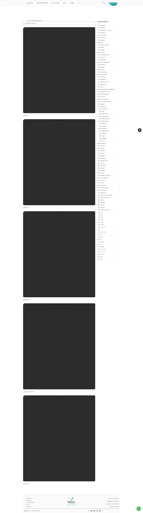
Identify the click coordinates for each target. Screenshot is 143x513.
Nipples (102, 153)
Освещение (102, 180)
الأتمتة (101, 256)
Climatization (100, 42)
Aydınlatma (104, 123)
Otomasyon (104, 126)
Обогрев (102, 172)
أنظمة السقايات (100, 214)
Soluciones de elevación (102, 99)
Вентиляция (102, 170)
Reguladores (103, 84)
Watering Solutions (101, 143)
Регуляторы (102, 207)
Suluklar (103, 140)
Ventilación (102, 32)
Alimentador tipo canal (105, 91)
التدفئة (101, 234)
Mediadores (102, 79)
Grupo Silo (102, 96)
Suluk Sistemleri (103, 128)
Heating (102, 47)
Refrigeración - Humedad (105, 30)
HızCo (26, 511)
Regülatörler (104, 138)
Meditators (102, 150)
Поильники (102, 204)
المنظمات (102, 224)
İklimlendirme (103, 106)
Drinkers (102, 148)
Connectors (102, 145)
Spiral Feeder (103, 59)
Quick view (64, 92)
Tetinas (101, 86)
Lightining (102, 40)
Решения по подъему (101, 185)
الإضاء (101, 259)
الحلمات (101, 217)
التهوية (98, 229)
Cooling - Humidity (104, 44)
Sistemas (102, 67)
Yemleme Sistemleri (101, 158)
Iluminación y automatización (103, 62)
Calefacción (103, 27)
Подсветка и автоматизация (102, 177)
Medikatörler (104, 133)
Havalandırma (104, 108)
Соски (101, 212)
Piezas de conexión (104, 81)
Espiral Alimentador (104, 94)
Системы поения (100, 200)
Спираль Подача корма (104, 197)
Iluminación (102, 64)
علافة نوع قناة (102, 249)
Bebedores (102, 76)
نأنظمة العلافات (100, 244)
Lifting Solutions (100, 69)
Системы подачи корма (101, 190)
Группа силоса (103, 192)
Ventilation (102, 50)
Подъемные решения (104, 187)
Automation (102, 37)
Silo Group (102, 57)
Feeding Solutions (101, 52)
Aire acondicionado (101, 25)
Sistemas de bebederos (102, 74)
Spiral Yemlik (103, 165)
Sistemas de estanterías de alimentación (106, 89)
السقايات (101, 219)
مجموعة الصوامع (103, 251)
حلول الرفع (99, 239)
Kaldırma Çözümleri (104, 116)
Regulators (102, 155)
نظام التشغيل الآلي (100, 254)
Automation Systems (101, 35)
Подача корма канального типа (106, 195)
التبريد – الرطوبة (103, 231)
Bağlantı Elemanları (105, 130)
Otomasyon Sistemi (104, 121)
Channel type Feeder (104, 54)
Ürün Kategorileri (100, 104)
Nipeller (103, 135)
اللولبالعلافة (102, 246)
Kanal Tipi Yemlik (103, 160)
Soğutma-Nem (105, 113)
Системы (102, 182)
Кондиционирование (101, 168)
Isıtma (103, 111)
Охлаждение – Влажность (105, 175)
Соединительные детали (105, 209)
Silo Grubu (102, 163)
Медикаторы (102, 202)
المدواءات (102, 222)
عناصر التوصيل (102, 227)
